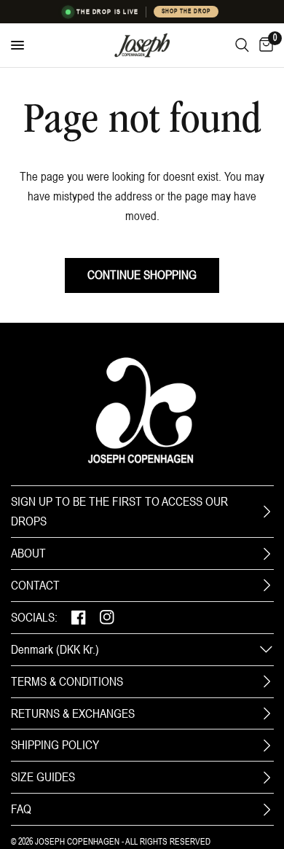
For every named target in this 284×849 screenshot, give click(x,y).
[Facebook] (78, 617)
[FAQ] (266, 809)
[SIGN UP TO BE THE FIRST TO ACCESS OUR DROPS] (266, 511)
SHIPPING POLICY (55, 745)
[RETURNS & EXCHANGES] (266, 713)
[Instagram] (107, 617)
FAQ (21, 809)
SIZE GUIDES (43, 777)
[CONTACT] (266, 585)
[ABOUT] (266, 554)
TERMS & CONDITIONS (67, 681)
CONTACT (35, 585)
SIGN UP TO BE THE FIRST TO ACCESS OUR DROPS (119, 511)
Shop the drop (186, 11)
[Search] (242, 45)
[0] (263, 45)
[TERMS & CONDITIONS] (266, 681)
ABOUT (28, 553)
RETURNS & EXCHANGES (73, 713)
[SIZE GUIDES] (266, 777)
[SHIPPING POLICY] (266, 745)
